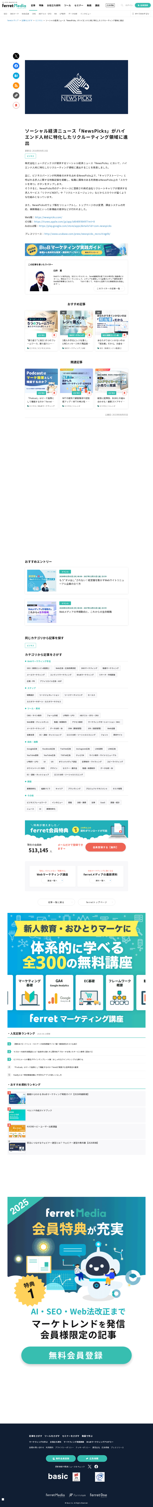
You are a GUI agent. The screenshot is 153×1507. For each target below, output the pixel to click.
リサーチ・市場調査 (107, 674)
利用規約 (49, 1447)
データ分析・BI (56, 728)
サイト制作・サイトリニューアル (102, 755)
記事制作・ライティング (92, 761)
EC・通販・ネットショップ (50, 734)
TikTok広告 (66, 755)
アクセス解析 (77, 722)
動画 (89, 5)
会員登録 (144, 5)
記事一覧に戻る (56, 902)
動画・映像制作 (60, 722)
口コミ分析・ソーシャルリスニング (81, 734)
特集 (41, 5)
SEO (5, 13)
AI (40, 809)
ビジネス (30, 156)
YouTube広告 (49, 755)
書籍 (70, 802)
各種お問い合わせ (36, 1447)
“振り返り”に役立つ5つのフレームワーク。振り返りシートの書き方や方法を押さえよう (41, 342)
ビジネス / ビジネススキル (40, 348)
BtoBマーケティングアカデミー (100, 1442)
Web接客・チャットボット (38, 722)
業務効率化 (31, 788)
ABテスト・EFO (45, 13)
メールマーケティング (36, 674)
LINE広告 (112, 748)
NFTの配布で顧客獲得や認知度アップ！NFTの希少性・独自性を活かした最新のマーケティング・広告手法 (75, 400)
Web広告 (25, 13)
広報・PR (31, 681)
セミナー (78, 5)
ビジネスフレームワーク (37, 802)
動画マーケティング (111, 668)
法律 (93, 802)
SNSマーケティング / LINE (74, 348)
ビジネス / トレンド (72, 406)
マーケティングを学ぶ (38, 1442)
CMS (34, 13)
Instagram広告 (83, 748)
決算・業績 (81, 802)
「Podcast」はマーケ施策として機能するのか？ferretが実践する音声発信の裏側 (40, 400)
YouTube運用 (32, 755)
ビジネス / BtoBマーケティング (42, 406)
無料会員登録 (62, 1458)
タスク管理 (117, 788)
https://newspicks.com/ (48, 217)
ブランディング (74, 788)
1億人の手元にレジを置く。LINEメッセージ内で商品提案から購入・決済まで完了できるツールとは (76, 342)
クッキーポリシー (83, 1447)
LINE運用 (99, 748)
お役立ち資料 (54, 5)
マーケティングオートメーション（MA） (104, 722)
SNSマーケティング (76, 335)
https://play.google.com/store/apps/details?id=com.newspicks (75, 226)
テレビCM (80, 755)
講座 (97, 5)
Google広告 (32, 748)
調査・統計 (115, 802)
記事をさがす (35, 1435)
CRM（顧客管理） (75, 728)
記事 (33, 5)
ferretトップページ (96, 902)
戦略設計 (30, 695)
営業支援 (30, 734)
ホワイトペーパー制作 (36, 768)
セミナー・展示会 (70, 768)
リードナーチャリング (73, 695)
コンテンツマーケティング (60, 674)
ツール (67, 5)
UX (52, 761)
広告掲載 (110, 5)
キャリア (59, 788)
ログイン (129, 5)
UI (45, 761)
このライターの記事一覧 (108, 288)
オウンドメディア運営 (68, 761)
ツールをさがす (52, 1435)
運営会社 (96, 1447)
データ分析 (72, 13)
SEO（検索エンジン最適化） (112, 335)
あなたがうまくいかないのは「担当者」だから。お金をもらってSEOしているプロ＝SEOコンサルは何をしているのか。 (111, 342)
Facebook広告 (48, 748)
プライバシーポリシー (64, 1447)
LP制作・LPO (68, 715)
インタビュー (85, 13)
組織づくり (45, 788)
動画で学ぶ (87, 1435)
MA (55, 13)
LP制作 (62, 13)
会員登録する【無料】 (105, 847)
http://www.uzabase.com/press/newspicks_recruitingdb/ (77, 233)
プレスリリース (117, 1447)
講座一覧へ (52, 880)
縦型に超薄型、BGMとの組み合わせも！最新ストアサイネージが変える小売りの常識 (111, 400)
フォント (104, 734)
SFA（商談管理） (95, 728)
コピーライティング (115, 761)
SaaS (102, 802)
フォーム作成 (52, 715)
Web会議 (111, 728)
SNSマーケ (14, 13)
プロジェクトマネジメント (96, 788)
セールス (91, 695)
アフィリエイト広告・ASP (51, 681)
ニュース (30, 809)
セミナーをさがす (70, 1435)
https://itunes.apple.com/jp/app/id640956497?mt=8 (64, 221)
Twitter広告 (65, 748)
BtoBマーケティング (85, 674)
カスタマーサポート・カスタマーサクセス (44, 701)
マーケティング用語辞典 (74, 1442)
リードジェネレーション (49, 695)
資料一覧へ (100, 880)
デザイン (53, 768)
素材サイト (117, 734)
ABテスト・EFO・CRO (89, 715)
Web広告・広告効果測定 (66, 668)
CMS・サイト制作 (34, 715)
